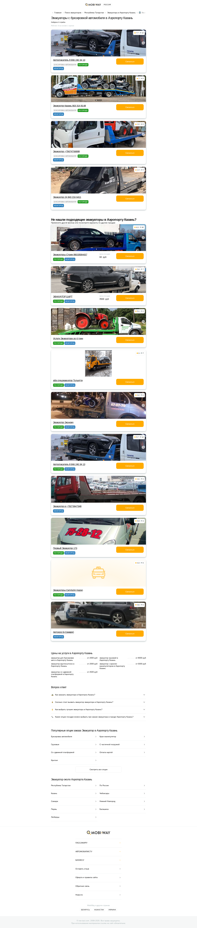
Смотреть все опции (98, 769)
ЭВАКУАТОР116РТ (62, 296)
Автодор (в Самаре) (63, 632)
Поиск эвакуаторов (73, 13)
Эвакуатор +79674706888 (66, 151)
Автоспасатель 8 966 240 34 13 (69, 60)
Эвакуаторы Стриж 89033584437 (70, 254)
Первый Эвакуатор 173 (65, 548)
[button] (96, 54)
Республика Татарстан (94, 13)
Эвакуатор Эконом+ (63, 422)
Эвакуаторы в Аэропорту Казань (121, 13)
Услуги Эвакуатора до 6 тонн (68, 338)
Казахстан (99, 910)
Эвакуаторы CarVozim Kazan (68, 590)
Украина (112, 910)
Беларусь (85, 910)
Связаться (129, 61)
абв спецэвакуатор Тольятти (68, 380)
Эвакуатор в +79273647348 (67, 506)
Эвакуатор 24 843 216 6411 (67, 197)
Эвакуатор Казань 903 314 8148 (69, 105)
